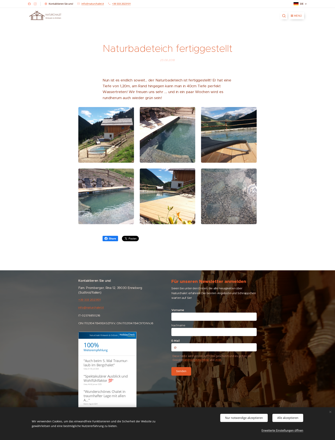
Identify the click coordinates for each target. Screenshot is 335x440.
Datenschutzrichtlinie (196, 360)
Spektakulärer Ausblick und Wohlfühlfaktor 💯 (106, 378)
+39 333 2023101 (121, 3)
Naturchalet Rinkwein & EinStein (104, 335)
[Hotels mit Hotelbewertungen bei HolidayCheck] (127, 335)
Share (112, 238)
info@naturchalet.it (92, 3)
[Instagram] (35, 4)
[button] (284, 15)
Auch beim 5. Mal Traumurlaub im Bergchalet (106, 362)
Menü (298, 15)
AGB (218, 360)
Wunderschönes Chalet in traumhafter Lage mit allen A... (105, 395)
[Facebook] (29, 4)
